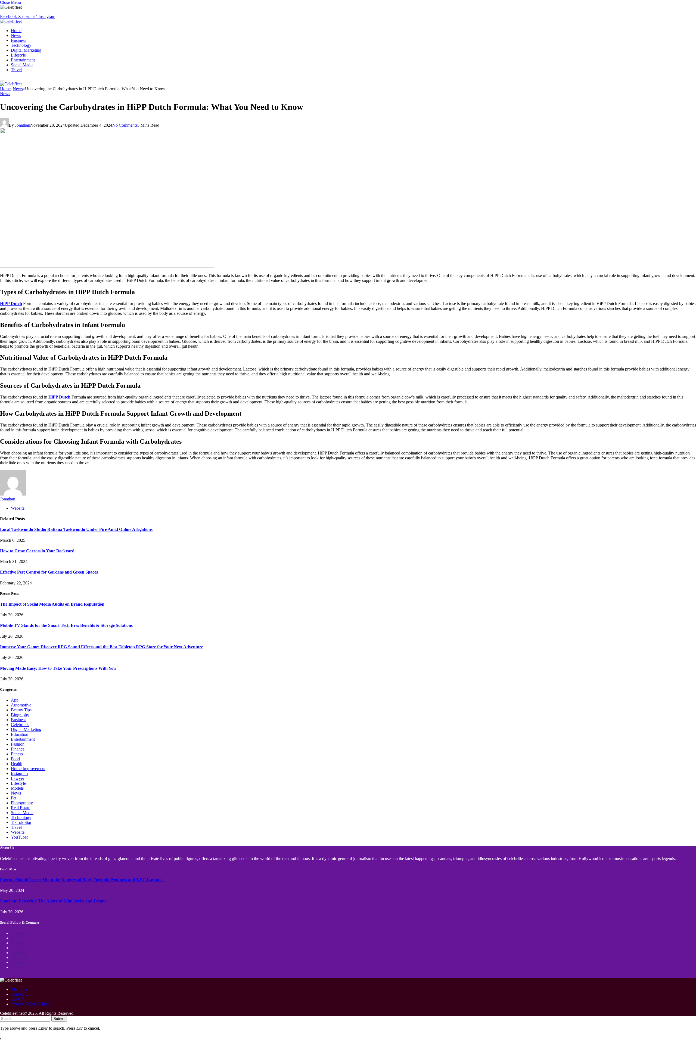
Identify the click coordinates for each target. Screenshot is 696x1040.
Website (17, 832)
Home (16, 30)
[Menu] (2, 80)
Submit (59, 1019)
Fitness (17, 754)
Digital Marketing (26, 50)
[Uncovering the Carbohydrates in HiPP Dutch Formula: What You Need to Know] (107, 266)
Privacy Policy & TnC (30, 1004)
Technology (21, 45)
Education (19, 734)
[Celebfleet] (11, 21)
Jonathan (22, 125)
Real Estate (20, 807)
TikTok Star (21, 822)
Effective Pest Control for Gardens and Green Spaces (49, 572)
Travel (16, 69)
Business (18, 40)
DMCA (17, 999)
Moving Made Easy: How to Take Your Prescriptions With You (58, 668)
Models (17, 788)
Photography (22, 803)
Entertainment (23, 60)
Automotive (21, 705)
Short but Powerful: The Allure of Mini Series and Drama (53, 901)
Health (16, 763)
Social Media (22, 65)
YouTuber (19, 837)
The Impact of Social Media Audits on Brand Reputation (52, 604)
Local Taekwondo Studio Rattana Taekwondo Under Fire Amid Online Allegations (76, 529)
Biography (20, 714)
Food (15, 758)
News (16, 35)
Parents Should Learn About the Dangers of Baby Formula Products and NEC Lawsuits (82, 879)
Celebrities (20, 724)
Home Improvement (28, 768)
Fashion (17, 744)
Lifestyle (18, 55)
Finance (17, 749)
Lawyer (17, 778)
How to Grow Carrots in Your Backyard (37, 551)
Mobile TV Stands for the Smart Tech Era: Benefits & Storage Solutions (66, 625)
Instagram (19, 773)
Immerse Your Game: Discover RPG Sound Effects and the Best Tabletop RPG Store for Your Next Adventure (101, 646)
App (14, 700)
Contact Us (20, 994)
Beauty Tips (21, 710)
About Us (19, 989)
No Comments (124, 125)
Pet (13, 798)
